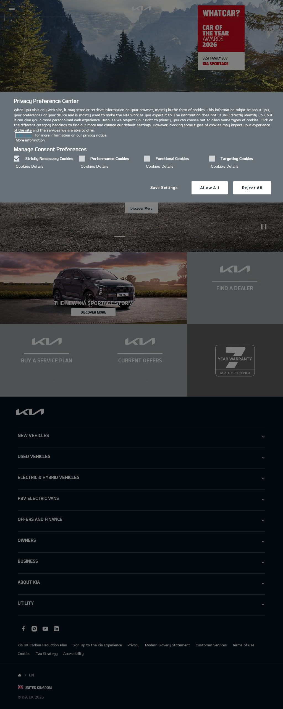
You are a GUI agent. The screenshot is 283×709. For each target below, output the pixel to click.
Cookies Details (29, 166)
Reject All (252, 188)
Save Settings (164, 188)
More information (30, 140)
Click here (24, 135)
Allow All (209, 188)
